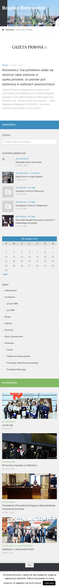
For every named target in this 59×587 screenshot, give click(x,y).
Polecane (9, 343)
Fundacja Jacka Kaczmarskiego (22, 363)
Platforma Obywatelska (18, 356)
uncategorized (25, 546)
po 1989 (31, 188)
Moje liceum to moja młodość (29, 176)
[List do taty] (29, 406)
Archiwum (21, 188)
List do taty (7, 425)
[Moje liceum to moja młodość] (8, 177)
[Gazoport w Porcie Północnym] (8, 192)
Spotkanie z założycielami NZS (18, 549)
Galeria (8, 323)
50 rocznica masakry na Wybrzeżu (19, 465)
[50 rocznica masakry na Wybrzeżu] (29, 446)
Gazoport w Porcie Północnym (30, 191)
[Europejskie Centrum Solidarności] (8, 206)
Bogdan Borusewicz (23, 7)
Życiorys (35, 173)
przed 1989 (12, 303)
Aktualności (22, 159)
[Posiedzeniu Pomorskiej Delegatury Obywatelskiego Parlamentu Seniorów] (29, 486)
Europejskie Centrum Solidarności (31, 205)
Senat (10, 349)
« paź (4, 274)
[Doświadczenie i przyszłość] (8, 163)
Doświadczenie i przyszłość (29, 162)
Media (5, 65)
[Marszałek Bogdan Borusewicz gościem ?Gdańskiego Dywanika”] (8, 221)
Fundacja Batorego (16, 369)
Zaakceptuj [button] (49, 583)
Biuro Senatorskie (14, 336)
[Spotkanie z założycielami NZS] (29, 530)
